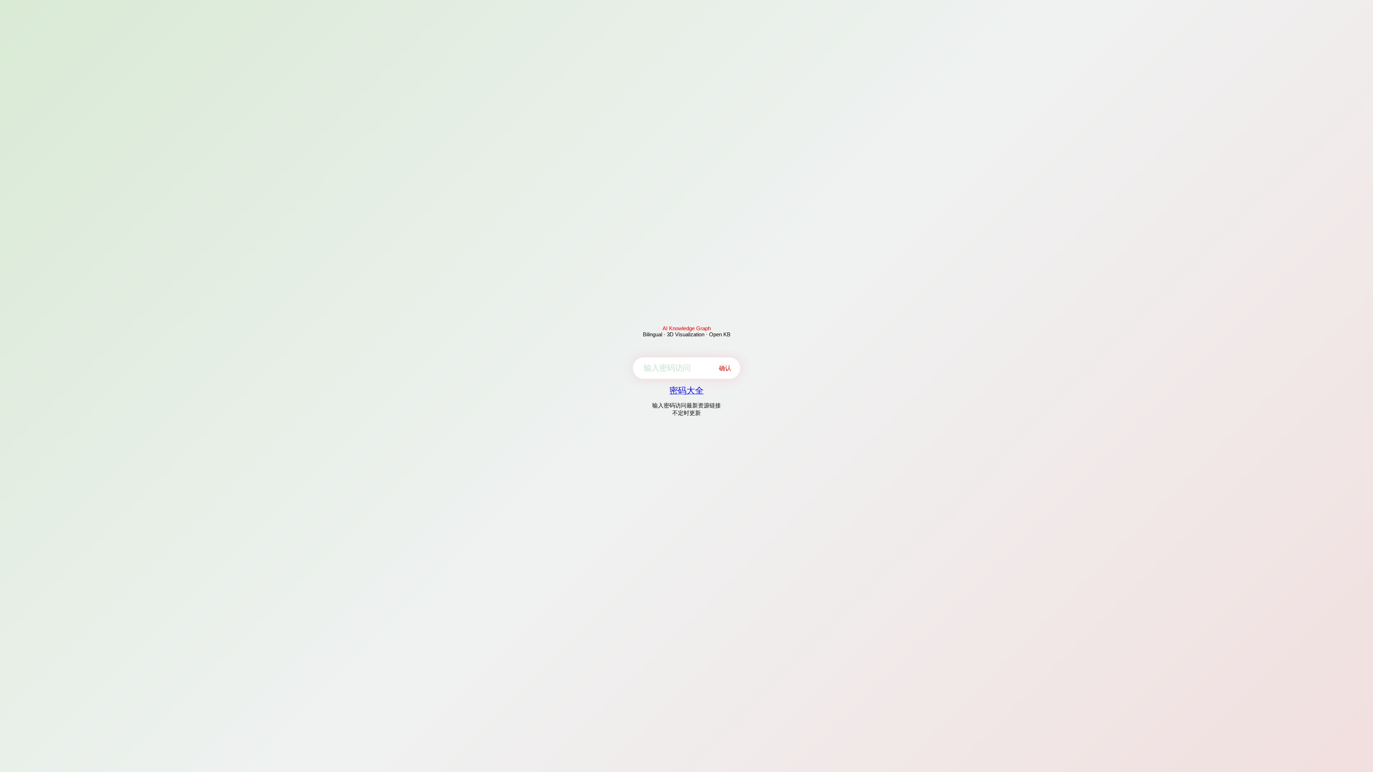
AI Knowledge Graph (687, 328)
